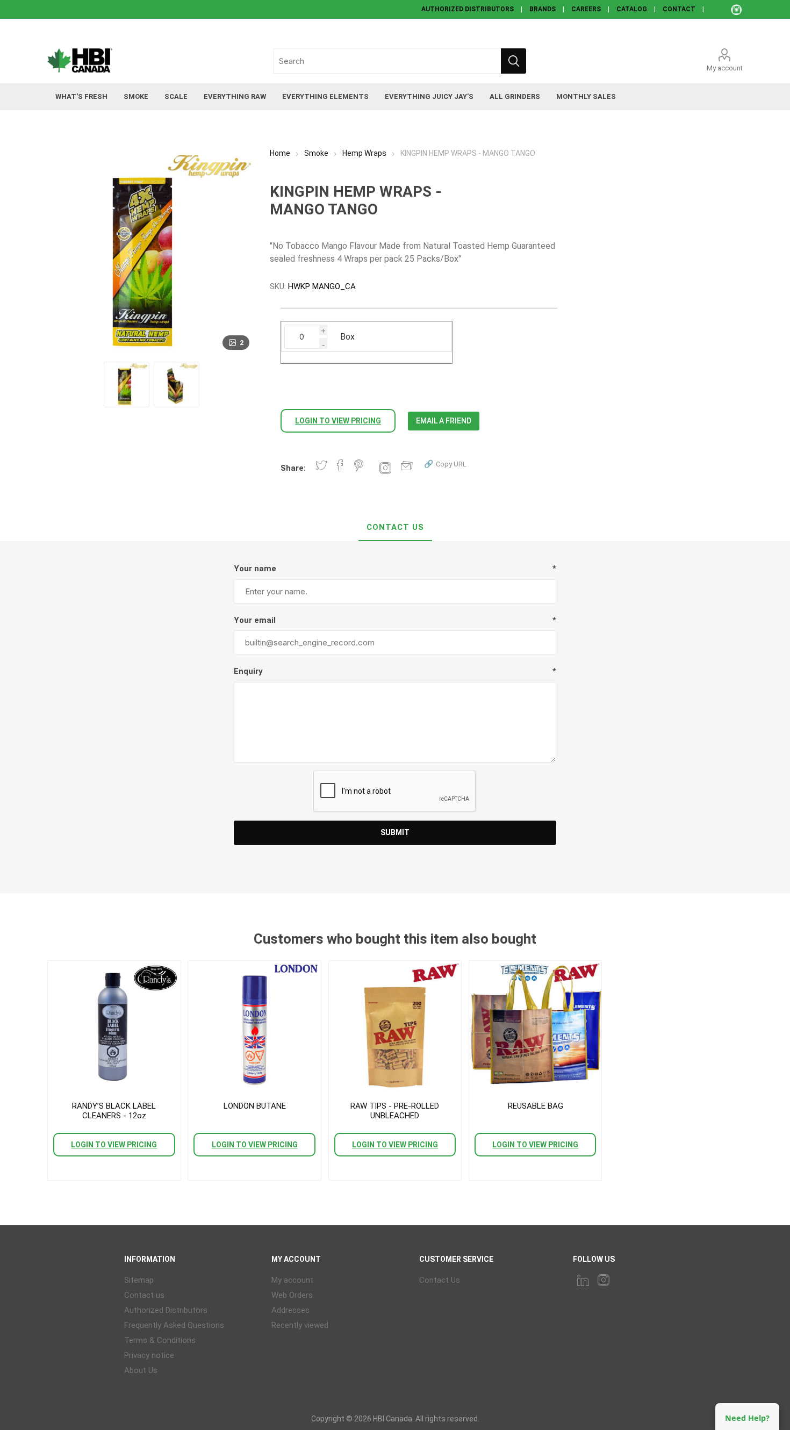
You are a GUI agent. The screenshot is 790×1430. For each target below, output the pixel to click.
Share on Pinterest (358, 465)
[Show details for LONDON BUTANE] (254, 1027)
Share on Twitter (321, 465)
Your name (255, 568)
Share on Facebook (340, 465)
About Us (140, 1370)
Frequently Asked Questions (174, 1325)
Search (513, 61)
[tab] (395, 527)
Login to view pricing (338, 420)
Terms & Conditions (160, 1340)
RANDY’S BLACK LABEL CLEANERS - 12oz (114, 1110)
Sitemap (139, 1280)
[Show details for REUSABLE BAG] (535, 1027)
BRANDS (542, 9)
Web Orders (292, 1295)
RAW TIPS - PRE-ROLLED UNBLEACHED (394, 1110)
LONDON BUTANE (255, 1106)
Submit (395, 832)
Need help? (747, 1418)
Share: (293, 468)
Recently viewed (299, 1325)
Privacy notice (149, 1355)
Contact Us (395, 527)
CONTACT (679, 9)
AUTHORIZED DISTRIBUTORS (467, 9)
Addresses (290, 1310)
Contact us (144, 1295)
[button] (445, 463)
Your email (255, 620)
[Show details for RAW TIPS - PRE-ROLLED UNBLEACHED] (395, 1027)
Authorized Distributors (165, 1310)
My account (725, 68)
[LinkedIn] (583, 1280)
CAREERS (586, 9)
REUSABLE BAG (535, 1106)
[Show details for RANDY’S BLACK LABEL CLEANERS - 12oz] (114, 1027)
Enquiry (248, 671)
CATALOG (631, 9)
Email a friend (443, 420)
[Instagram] (603, 1280)
